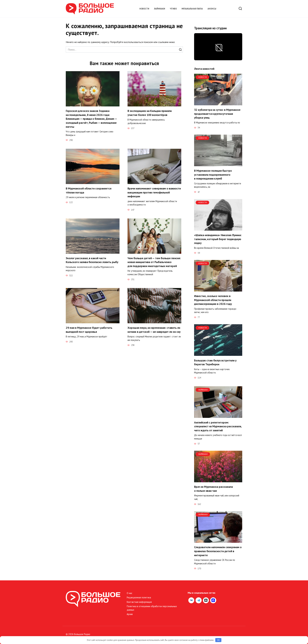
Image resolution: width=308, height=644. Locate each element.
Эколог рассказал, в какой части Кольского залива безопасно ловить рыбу (92, 260)
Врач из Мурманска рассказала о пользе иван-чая (213, 489)
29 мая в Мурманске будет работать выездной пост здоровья (89, 330)
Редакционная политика (139, 597)
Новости (144, 8)
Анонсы (212, 8)
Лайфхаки (159, 8)
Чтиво (173, 8)
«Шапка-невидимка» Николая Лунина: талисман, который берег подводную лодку (218, 239)
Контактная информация (139, 601)
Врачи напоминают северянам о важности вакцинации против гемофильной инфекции (154, 192)
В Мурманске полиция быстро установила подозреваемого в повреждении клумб (213, 174)
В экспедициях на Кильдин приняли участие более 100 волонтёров (150, 113)
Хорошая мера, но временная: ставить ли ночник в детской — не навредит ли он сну (154, 330)
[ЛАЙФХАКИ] (218, 416)
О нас (129, 593)
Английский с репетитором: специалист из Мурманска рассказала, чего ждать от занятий (218, 426)
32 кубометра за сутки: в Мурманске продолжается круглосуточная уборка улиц (217, 113)
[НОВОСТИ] (218, 103)
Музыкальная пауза (192, 8)
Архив (130, 614)
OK (218, 640)
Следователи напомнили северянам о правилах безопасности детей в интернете (218, 551)
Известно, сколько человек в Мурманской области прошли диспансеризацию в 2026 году (213, 300)
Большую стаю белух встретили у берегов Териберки (215, 362)
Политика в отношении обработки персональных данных (152, 608)
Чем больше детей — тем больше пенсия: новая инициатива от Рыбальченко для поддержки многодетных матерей (154, 262)
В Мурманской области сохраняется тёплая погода (88, 190)
